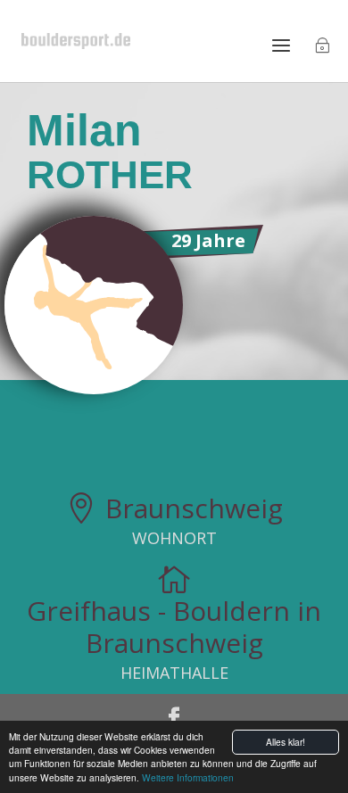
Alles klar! (285, 741)
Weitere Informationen (188, 777)
